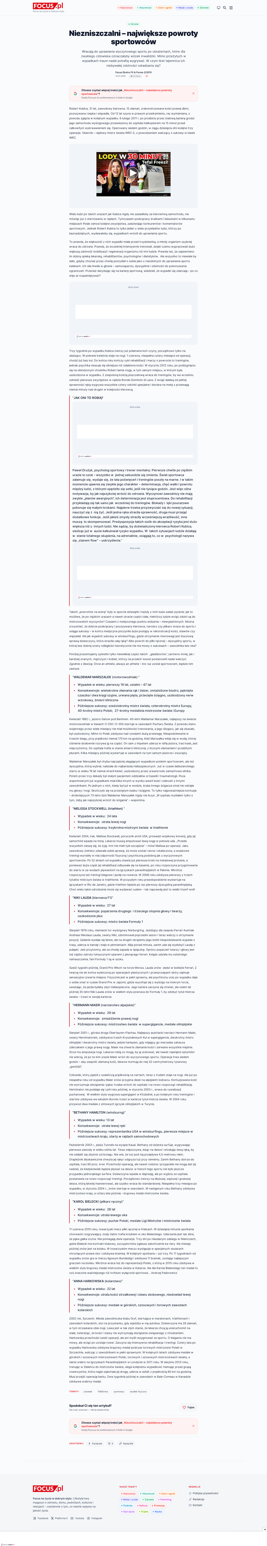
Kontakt (197, 1505)
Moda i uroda (185, 7)
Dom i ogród (165, 7)
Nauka (158, 1511)
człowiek (87, 1391)
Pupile (144, 1511)
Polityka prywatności (205, 1493)
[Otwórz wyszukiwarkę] (224, 8)
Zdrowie (204, 7)
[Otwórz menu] (231, 8)
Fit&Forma (103, 1391)
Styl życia (128, 1511)
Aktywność (145, 7)
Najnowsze (126, 7)
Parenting (165, 1499)
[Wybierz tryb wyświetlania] (218, 8)
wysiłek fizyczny (138, 1391)
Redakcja (198, 1499)
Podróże (128, 1505)
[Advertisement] (133, 312)
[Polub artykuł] (147, 76)
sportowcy (119, 1391)
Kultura (143, 1505)
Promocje (159, 1505)
